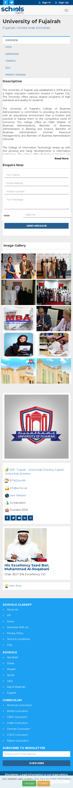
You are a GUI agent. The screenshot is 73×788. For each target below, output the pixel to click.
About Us (12, 609)
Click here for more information (52, 778)
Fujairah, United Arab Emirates (26, 28)
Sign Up (64, 2)
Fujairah (11, 692)
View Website (18, 495)
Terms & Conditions (18, 639)
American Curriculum (19, 705)
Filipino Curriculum (18, 740)
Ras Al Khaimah (16, 686)
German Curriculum (18, 728)
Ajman (11, 675)
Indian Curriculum (17, 722)
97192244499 (18, 480)
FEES (8, 47)
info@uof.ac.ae (18, 487)
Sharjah (11, 669)
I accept (29, 783)
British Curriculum (17, 711)
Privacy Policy (15, 633)
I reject (43, 783)
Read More (62, 158)
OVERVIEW (11, 40)
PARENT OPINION (15, 74)
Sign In (46, 2)
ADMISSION (12, 54)
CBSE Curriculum (17, 717)
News (10, 621)
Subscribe (36, 763)
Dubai (10, 663)
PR (9, 615)
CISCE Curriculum (17, 734)
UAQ (10, 681)
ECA (7, 67)
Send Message (36, 225)
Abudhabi (12, 657)
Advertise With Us (17, 627)
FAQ (9, 645)
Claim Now (14, 585)
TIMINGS (10, 60)
